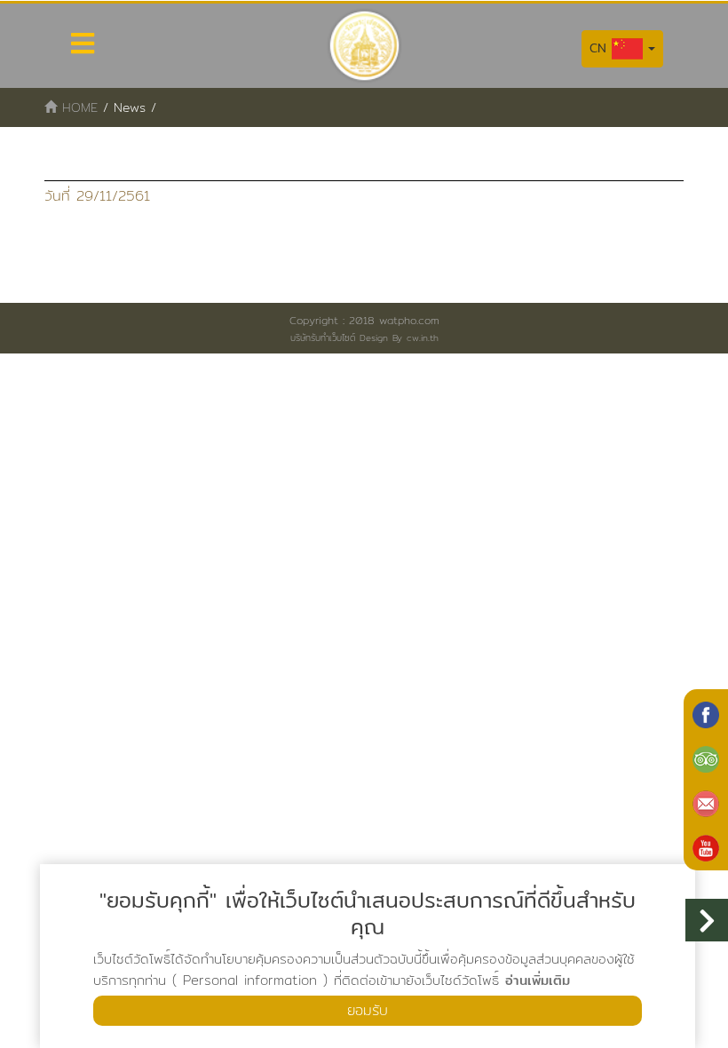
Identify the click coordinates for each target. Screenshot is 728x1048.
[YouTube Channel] (706, 846)
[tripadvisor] (706, 758)
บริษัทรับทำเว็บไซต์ (322, 337)
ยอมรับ (367, 1010)
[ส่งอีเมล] (706, 802)
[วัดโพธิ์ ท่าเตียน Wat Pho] (706, 713)
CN (601, 48)
